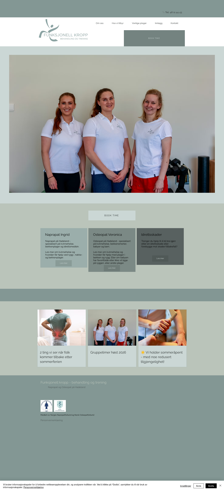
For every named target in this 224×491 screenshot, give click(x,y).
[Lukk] (220, 486)
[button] (118, 23)
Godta (211, 485)
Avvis (198, 485)
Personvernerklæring (52, 420)
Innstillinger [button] (185, 485)
